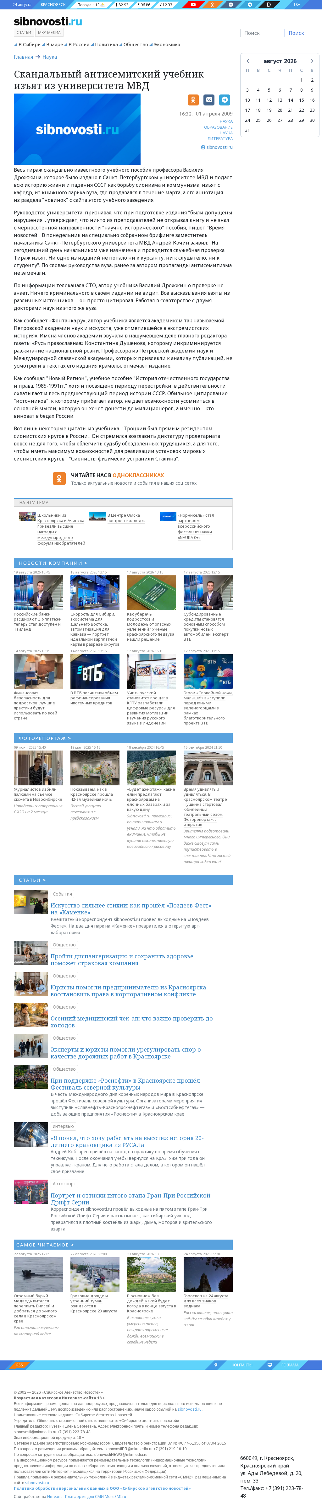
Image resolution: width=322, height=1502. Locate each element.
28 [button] (290, 120)
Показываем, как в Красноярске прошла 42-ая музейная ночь (91, 794)
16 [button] (312, 100)
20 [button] (279, 110)
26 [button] (269, 120)
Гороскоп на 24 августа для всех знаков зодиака (206, 1301)
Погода (85, 5)
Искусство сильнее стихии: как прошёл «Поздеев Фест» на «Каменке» (131, 909)
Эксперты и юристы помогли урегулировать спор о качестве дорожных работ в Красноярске (126, 1053)
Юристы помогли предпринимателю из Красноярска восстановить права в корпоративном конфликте (128, 990)
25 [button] (258, 120)
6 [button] (280, 90)
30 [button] (312, 120)
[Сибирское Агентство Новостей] (48, 20)
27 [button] (279, 120)
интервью (63, 1126)
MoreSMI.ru (115, 1496)
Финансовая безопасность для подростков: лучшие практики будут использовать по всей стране (35, 705)
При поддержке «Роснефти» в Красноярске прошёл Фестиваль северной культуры (125, 1084)
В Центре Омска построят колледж (126, 518)
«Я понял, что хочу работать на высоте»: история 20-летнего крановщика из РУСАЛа (127, 1141)
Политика (106, 44)
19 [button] (269, 110)
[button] (248, 60)
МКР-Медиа (49, 32)
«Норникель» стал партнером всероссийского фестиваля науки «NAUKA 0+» (196, 526)
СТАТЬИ (32, 880)
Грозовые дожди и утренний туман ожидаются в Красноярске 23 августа (93, 1303)
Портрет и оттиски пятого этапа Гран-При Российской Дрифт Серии (130, 1199)
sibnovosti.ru (190, 1409)
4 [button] (258, 90)
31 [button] (247, 130)
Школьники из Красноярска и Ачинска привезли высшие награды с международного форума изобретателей (61, 529)
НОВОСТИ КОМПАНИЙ (53, 563)
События (62, 894)
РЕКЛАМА (290, 1365)
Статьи (24, 32)
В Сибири (30, 44)
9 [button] (312, 90)
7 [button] (290, 90)
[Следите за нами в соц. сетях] (193, 4)
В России (79, 44)
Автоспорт (64, 1184)
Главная (23, 56)
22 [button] (301, 110)
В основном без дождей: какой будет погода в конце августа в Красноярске (151, 1303)
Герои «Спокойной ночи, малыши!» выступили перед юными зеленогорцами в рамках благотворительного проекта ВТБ (208, 708)
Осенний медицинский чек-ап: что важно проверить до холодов (132, 1022)
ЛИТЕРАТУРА (220, 138)
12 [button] (269, 100)
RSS (19, 1365)
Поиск (296, 33)
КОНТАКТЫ (242, 1365)
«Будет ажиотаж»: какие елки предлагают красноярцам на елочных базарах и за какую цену (151, 799)
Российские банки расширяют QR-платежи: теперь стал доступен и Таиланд (38, 621)
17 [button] (247, 110)
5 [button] (269, 90)
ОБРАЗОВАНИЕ (218, 127)
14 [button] (290, 100)
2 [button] (312, 80)
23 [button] (312, 110)
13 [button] (279, 100)
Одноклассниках (138, 475)
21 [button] (290, 110)
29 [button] (301, 120)
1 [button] (301, 80)
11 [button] (258, 100)
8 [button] (301, 90)
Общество (136, 44)
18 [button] (258, 110)
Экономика (167, 44)
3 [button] (247, 90)
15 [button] (301, 100)
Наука (49, 56)
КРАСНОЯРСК (53, 4)
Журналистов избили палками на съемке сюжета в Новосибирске (38, 794)
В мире (54, 44)
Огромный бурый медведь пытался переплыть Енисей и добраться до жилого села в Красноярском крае (35, 1308)
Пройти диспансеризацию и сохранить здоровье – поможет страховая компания (124, 959)
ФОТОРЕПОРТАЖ (45, 738)
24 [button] (247, 120)
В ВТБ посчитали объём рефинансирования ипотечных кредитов (94, 698)
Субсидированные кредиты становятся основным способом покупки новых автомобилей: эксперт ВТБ (206, 626)
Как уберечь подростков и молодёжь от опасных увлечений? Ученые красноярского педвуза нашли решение (150, 626)
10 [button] (247, 100)
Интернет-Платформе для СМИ (75, 1496)
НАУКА (226, 121)
